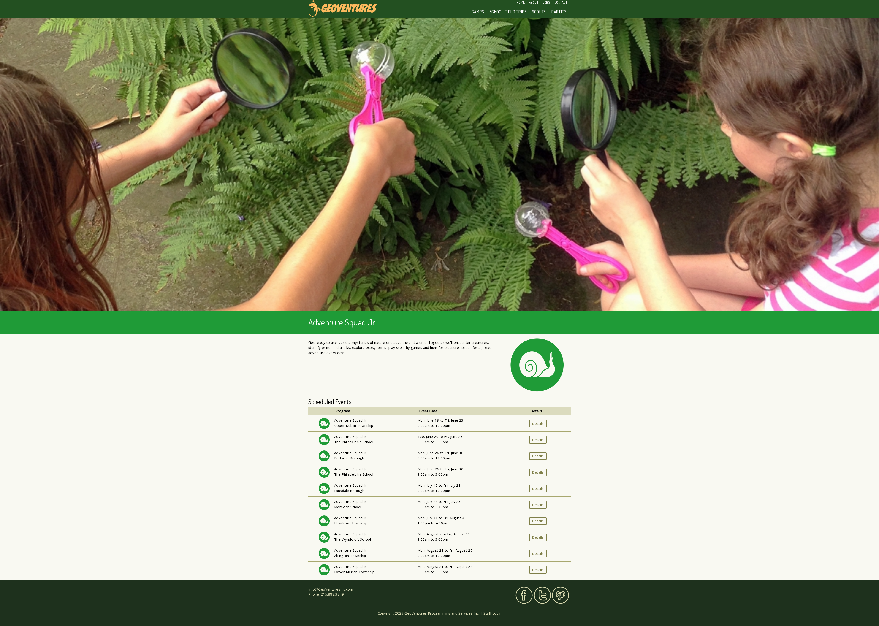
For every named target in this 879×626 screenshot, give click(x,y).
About (533, 2)
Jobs (546, 2)
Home (521, 2)
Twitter (542, 595)
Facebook (524, 595)
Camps (478, 11)
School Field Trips (508, 11)
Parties (558, 11)
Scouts (539, 11)
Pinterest (560, 595)
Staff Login (492, 613)
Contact (560, 2)
